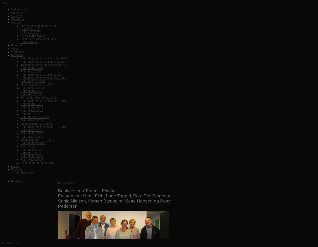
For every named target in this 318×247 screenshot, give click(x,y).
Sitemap (7, 3)
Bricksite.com (10, 243)
